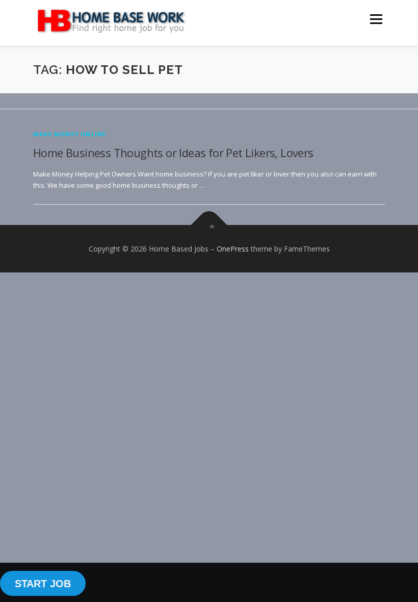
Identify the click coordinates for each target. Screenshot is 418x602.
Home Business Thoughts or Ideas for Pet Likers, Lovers (173, 152)
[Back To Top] (209, 225)
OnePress (233, 249)
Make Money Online (69, 134)
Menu (376, 18)
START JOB (43, 583)
